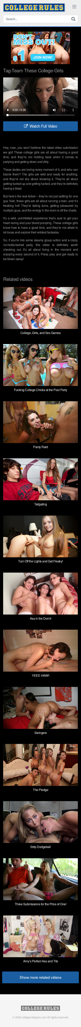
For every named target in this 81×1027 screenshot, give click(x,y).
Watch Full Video (43, 126)
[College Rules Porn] (34, 7)
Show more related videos (40, 977)
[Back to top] (74, 1018)
